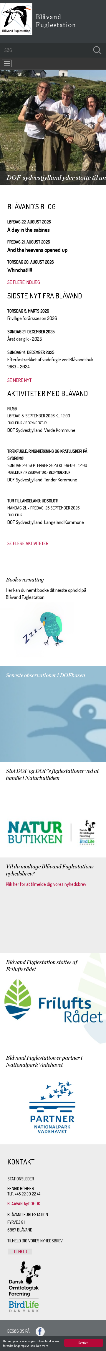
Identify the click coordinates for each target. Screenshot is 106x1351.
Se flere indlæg (23, 282)
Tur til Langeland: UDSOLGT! (32, 500)
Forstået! (83, 1343)
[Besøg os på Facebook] (37, 1331)
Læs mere (42, 1345)
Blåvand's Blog (31, 206)
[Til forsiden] (17, 33)
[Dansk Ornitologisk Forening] (58, 29)
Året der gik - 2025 (24, 339)
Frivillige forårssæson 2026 (32, 318)
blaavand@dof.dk (23, 1203)
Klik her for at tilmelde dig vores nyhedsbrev (46, 884)
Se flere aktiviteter (28, 543)
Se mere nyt (19, 380)
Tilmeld (20, 1251)
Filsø (12, 408)
